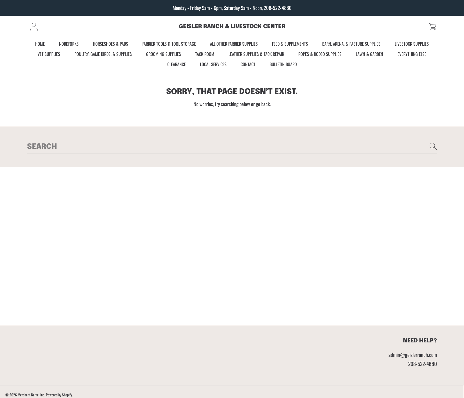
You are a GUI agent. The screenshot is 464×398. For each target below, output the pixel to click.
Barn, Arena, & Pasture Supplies (351, 44)
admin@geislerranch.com (413, 355)
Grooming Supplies (163, 54)
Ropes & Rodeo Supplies (320, 54)
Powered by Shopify (59, 394)
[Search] (434, 147)
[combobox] (232, 146)
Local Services (213, 64)
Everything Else (411, 54)
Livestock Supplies (412, 44)
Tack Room (204, 54)
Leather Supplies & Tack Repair (256, 54)
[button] (432, 27)
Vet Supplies (49, 54)
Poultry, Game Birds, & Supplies (103, 54)
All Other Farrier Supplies (234, 44)
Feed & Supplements (290, 44)
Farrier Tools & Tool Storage (169, 44)
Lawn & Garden (369, 54)
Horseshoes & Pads (110, 44)
